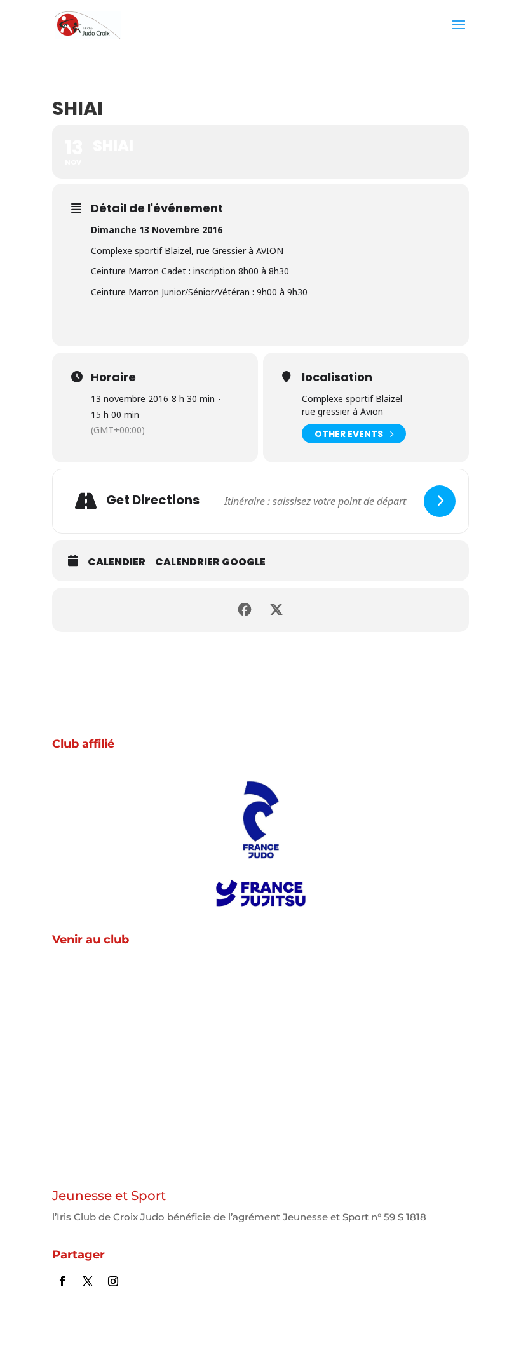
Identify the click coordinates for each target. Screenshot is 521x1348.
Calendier (116, 562)
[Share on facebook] (244, 610)
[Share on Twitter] (276, 610)
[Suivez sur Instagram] (113, 1281)
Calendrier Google (210, 562)
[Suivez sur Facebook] (62, 1281)
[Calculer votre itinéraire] (440, 501)
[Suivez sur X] (88, 1281)
